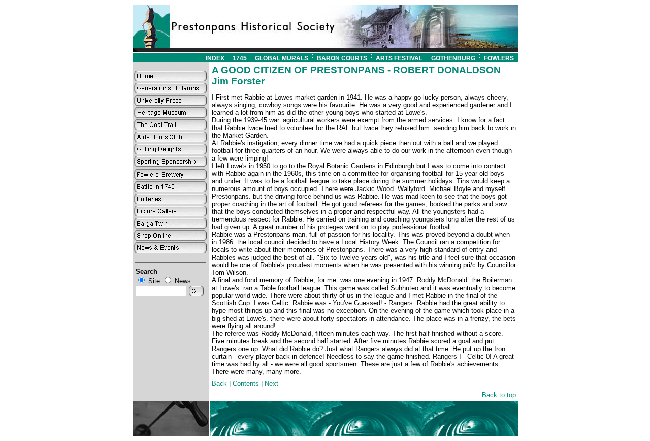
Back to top (499, 395)
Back (219, 383)
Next (271, 383)
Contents (246, 383)
